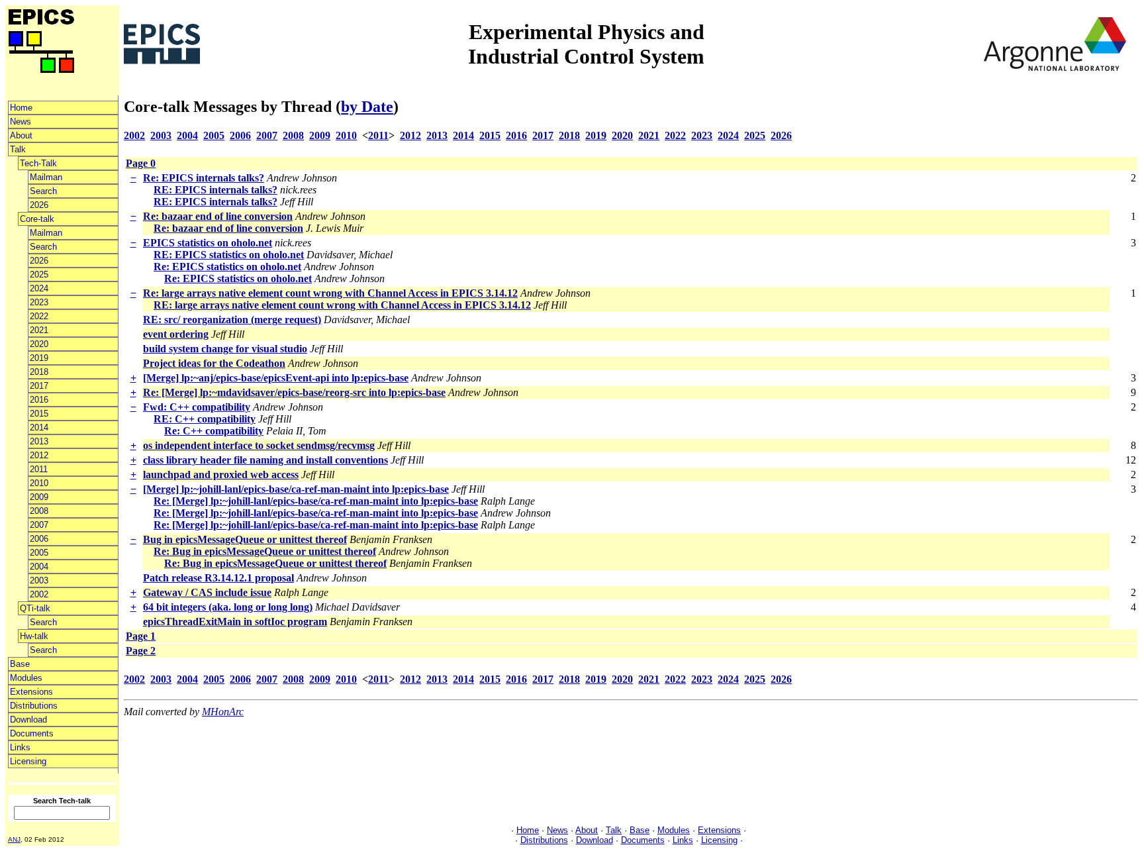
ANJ (14, 839)
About (21, 135)
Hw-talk (34, 636)
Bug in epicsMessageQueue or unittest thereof (245, 539)
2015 (39, 414)
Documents (32, 733)
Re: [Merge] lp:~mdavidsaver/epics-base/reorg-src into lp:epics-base (294, 392)
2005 (39, 553)
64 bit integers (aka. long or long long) (227, 607)
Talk (18, 149)
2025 (39, 274)
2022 (39, 316)
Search (43, 191)
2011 (39, 469)
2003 (39, 580)
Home (21, 108)
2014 (39, 427)
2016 (39, 400)
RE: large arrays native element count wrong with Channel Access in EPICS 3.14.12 (342, 305)
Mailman (46, 177)
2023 (39, 302)
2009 (39, 497)
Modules (26, 678)
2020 (39, 344)
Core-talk (37, 219)
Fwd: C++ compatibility (196, 407)
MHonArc (223, 711)
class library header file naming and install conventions (265, 460)
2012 (39, 455)
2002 (39, 594)
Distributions (34, 706)
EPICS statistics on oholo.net (207, 242)
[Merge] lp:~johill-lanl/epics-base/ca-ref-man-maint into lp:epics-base (296, 489)
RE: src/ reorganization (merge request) (232, 319)
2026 (39, 205)
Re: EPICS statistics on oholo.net (227, 266)
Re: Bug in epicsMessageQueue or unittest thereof (265, 551)
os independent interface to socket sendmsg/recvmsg (259, 445)
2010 (39, 483)
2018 (39, 372)
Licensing (28, 761)
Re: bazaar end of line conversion (218, 216)
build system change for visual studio (225, 348)
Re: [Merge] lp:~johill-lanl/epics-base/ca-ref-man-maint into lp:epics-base (316, 501)
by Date (367, 106)
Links (20, 747)
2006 (39, 539)
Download (28, 720)
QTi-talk (35, 608)
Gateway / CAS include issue (207, 592)
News (20, 121)
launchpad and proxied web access (221, 474)
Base (20, 664)
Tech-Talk (38, 163)
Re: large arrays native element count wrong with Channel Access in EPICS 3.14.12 (330, 293)
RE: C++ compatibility (205, 419)
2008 (39, 511)
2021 (39, 330)
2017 (39, 386)
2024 (39, 288)
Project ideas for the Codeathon (214, 363)
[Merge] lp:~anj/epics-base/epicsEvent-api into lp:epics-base (275, 377)
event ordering (176, 334)
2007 (39, 525)
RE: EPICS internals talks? (215, 189)
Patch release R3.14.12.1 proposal (218, 577)
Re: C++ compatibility (213, 430)
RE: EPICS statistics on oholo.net (229, 254)
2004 (39, 567)
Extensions (31, 692)
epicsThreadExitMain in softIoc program (235, 621)
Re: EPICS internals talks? (203, 177)
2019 (39, 358)
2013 (39, 441)
